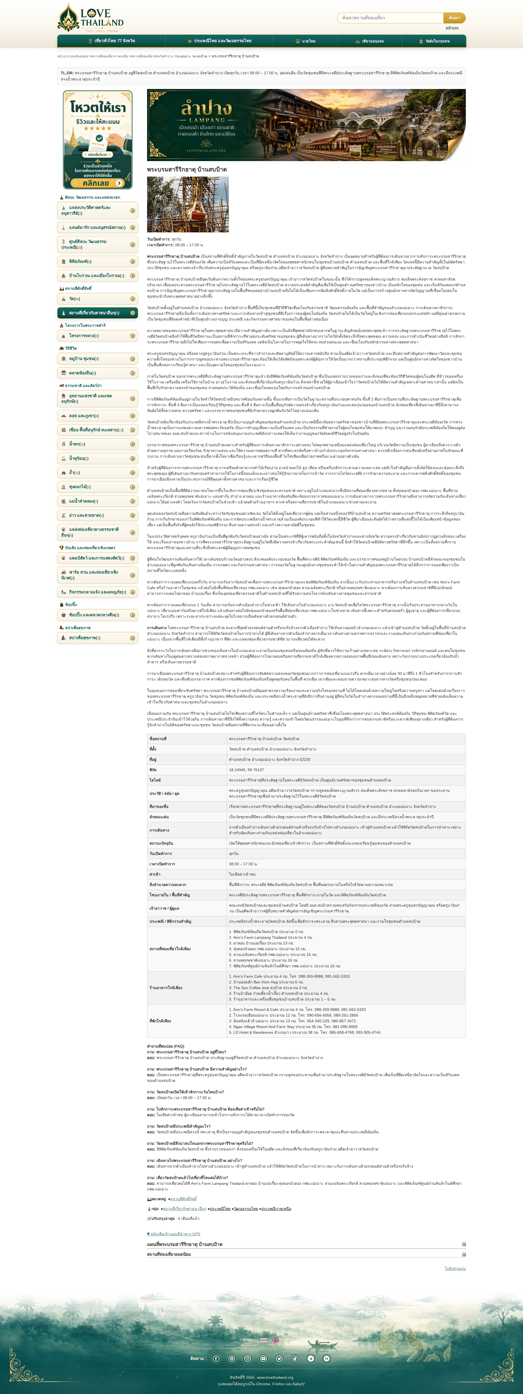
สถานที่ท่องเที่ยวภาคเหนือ (110, 56)
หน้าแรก (452, 28)
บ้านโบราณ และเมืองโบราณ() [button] (96, 275)
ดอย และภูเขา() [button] (83, 415)
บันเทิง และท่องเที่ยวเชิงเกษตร (89, 548)
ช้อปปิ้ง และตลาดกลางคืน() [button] (93, 615)
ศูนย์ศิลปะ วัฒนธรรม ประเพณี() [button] (84, 244)
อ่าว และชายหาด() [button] (86, 515)
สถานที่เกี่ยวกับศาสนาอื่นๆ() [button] (93, 312)
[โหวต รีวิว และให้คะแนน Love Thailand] (97, 139)
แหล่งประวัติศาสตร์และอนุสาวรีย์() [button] (86, 210)
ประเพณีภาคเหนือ (276, 1209)
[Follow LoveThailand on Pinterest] (232, 1358)
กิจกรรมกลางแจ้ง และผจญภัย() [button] (97, 592)
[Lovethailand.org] (90, 17)
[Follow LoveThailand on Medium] (326, 1358)
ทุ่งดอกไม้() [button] (79, 486)
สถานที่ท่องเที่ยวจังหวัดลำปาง (152, 56)
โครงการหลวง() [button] (83, 335)
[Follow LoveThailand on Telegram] (311, 1358)
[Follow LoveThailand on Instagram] (247, 1358)
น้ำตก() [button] (76, 444)
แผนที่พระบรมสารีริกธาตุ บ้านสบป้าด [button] (185, 1244)
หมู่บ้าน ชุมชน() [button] (83, 358)
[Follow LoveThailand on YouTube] (263, 1358)
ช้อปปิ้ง (70, 604)
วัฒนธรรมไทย (246, 1209)
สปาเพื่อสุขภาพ (77, 628)
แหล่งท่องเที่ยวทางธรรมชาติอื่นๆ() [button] (90, 532)
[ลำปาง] (306, 125)
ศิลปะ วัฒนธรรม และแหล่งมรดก (92, 197)
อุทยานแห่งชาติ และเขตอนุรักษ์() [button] (86, 398)
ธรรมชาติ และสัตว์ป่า (83, 385)
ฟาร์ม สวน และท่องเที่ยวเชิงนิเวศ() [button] (89, 575)
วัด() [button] (74, 298)
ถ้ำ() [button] (74, 472)
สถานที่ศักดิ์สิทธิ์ (183, 1199)
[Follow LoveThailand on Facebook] (216, 1358)
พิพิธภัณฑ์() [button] (80, 261)
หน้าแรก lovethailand (72, 56)
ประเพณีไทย (220, 1209)
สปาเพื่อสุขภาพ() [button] (84, 637)
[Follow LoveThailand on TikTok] (295, 1358)
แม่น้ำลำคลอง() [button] (83, 501)
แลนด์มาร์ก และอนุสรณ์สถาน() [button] (97, 227)
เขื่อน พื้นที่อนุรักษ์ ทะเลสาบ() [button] (95, 429)
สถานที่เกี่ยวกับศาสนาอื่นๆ (184, 1209)
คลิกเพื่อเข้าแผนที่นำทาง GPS (175, 1234)
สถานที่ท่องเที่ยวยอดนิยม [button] (169, 1254)
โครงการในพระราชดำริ (85, 325)
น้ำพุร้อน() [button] (78, 458)
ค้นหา (454, 18)
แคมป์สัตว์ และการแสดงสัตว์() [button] (96, 558)
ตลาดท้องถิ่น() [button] (82, 373)
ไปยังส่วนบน (455, 1268)
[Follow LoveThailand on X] (279, 1358)
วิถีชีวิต (70, 348)
